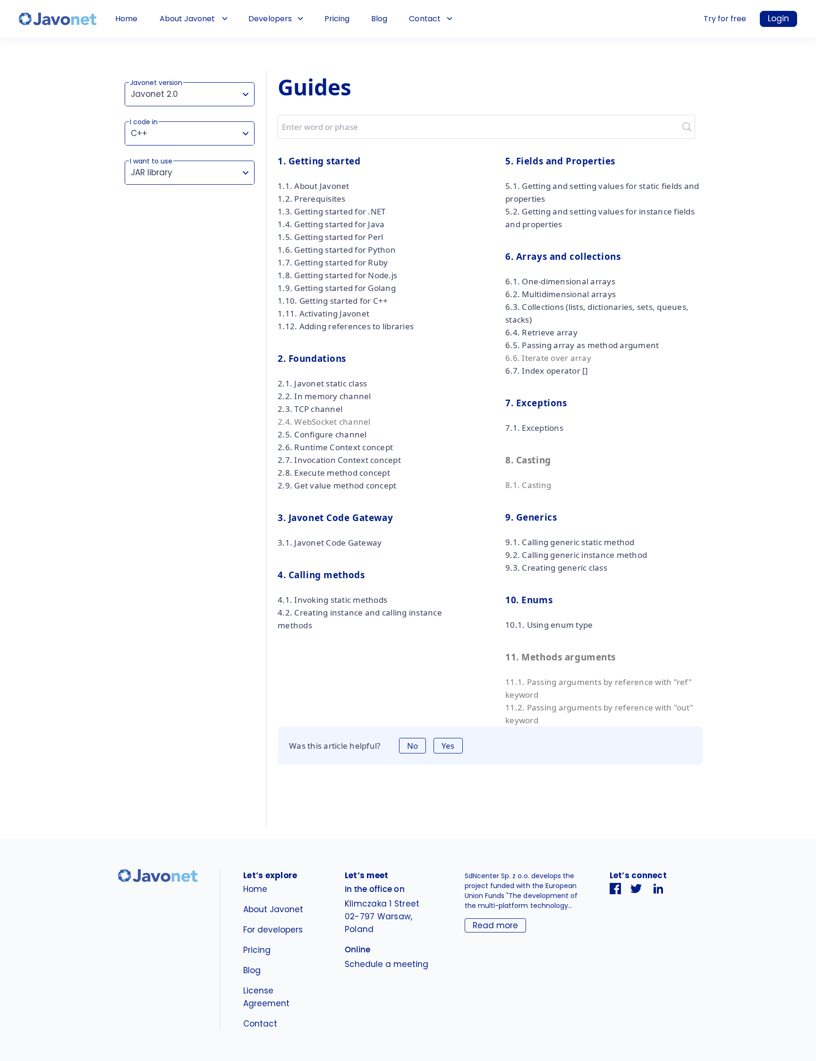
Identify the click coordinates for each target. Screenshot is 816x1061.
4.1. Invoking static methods (332, 599)
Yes (448, 745)
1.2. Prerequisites (312, 198)
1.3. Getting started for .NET (331, 211)
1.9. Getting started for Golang (337, 287)
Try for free (725, 18)
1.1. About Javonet (313, 185)
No (412, 745)
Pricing (336, 18)
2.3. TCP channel (310, 408)
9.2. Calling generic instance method (576, 554)
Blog (379, 18)
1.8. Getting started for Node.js (337, 275)
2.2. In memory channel (324, 396)
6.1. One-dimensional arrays (560, 281)
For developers (273, 929)
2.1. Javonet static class (322, 383)
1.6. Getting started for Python (337, 249)
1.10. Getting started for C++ (333, 300)
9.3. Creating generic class (556, 567)
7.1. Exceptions (534, 427)
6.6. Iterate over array (548, 357)
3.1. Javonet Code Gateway (330, 542)
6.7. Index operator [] (546, 370)
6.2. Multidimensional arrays (560, 294)
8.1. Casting (528, 484)
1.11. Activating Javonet (323, 313)
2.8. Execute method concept (334, 472)
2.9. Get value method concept (337, 485)
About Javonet (187, 18)
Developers (269, 18)
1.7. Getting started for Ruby (333, 262)
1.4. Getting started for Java (331, 224)
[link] (57, 19)
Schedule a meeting (386, 964)
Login (778, 18)
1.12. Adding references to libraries (346, 326)
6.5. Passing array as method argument (582, 345)
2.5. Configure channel (322, 434)
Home (126, 18)
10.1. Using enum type (549, 624)
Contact (424, 18)
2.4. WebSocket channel (324, 421)
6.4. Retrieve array (541, 332)
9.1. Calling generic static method (570, 542)
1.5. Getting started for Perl (330, 236)
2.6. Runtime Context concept (335, 447)
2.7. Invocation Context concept (339, 459)
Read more (495, 925)
